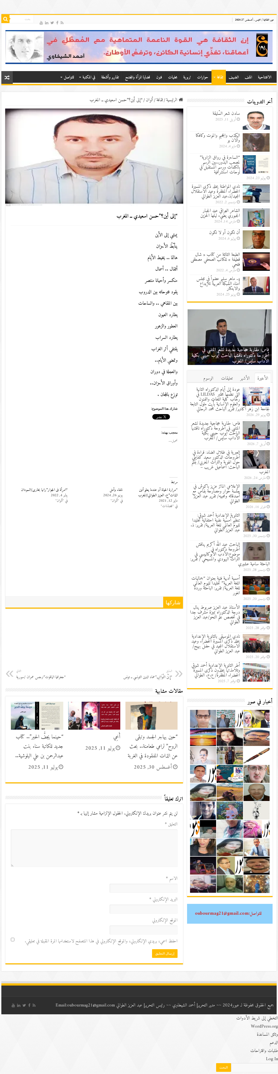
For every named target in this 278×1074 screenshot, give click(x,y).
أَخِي (116, 737)
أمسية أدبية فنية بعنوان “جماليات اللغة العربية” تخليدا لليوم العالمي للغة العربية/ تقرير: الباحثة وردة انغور (215, 585)
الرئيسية (172, 100)
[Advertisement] (94, 556)
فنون (159, 77)
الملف (248, 77)
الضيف (234, 77)
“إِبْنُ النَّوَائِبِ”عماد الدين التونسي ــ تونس (147, 674)
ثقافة (220, 77)
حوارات (202, 77)
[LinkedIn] (47, 22)
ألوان (149, 100)
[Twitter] (52, 22)
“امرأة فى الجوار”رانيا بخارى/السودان (44, 490)
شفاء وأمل (116, 490)
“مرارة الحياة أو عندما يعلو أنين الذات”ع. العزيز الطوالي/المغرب (158, 493)
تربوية (187, 77)
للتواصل (69, 77)
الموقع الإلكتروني (165, 920)
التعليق (171, 824)
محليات (172, 77)
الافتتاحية (264, 77)
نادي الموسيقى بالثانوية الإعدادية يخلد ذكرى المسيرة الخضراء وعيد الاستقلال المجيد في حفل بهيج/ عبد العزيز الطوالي (215, 644)
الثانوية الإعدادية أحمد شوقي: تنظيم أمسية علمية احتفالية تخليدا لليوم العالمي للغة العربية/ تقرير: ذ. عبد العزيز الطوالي (215, 522)
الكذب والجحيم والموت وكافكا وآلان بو (218, 138)
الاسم (172, 879)
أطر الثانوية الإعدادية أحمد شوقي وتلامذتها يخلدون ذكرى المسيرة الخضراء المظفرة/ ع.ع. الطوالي (215, 670)
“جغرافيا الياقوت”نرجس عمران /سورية (41, 674)
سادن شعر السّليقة (226, 114)
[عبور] (139, 47)
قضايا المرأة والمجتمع (137, 77)
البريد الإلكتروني (163, 899)
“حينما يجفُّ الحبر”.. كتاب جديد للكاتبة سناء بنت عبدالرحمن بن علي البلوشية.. (39, 746)
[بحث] (5, 19)
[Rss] (62, 22)
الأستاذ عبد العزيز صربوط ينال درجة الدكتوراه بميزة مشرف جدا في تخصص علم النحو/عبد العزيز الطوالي (215, 614)
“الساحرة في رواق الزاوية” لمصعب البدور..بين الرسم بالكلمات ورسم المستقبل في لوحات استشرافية (219, 165)
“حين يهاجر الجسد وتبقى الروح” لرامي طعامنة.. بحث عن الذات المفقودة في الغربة (153, 746)
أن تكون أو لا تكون (224, 233)
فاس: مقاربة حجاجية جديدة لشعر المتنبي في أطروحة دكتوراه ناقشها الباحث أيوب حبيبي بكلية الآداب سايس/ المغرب (215, 431)
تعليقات (227, 378)
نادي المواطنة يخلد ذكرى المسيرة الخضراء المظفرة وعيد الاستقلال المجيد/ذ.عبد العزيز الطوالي (215, 192)
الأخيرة (262, 378)
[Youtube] (41, 22)
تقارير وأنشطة (110, 77)
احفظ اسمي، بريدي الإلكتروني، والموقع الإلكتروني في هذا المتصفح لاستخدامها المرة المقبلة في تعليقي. (101, 941)
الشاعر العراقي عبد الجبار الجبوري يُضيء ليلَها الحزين (220, 213)
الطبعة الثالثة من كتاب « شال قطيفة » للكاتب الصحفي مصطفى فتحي (215, 260)
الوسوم (208, 378)
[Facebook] (57, 22)
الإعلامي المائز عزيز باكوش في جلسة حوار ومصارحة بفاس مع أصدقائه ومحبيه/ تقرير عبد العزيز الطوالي (216, 493)
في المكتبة (89, 77)
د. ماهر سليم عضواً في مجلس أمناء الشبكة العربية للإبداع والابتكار (218, 284)
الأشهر (245, 378)
